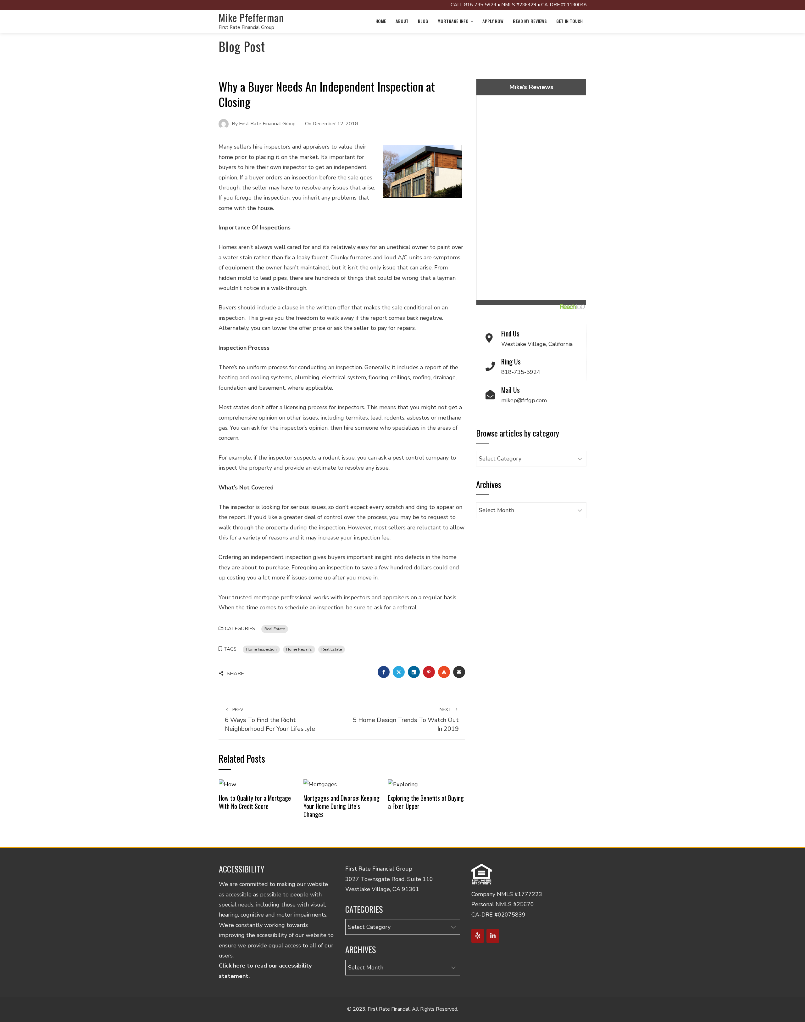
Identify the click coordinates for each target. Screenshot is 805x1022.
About (402, 21)
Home (380, 21)
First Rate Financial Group (246, 27)
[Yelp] (477, 936)
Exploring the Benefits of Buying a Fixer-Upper (426, 802)
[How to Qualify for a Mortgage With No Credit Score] (227, 784)
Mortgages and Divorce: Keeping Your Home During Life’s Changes (341, 806)
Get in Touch (569, 21)
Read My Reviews (530, 21)
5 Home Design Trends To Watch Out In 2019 (406, 720)
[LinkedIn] (492, 936)
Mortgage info (453, 21)
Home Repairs (299, 649)
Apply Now (492, 21)
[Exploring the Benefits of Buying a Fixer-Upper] (403, 784)
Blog (423, 21)
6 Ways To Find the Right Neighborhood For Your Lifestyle (270, 720)
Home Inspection (261, 649)
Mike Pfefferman (251, 17)
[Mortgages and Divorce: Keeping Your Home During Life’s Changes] (320, 784)
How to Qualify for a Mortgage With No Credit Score (255, 802)
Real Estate (274, 628)
